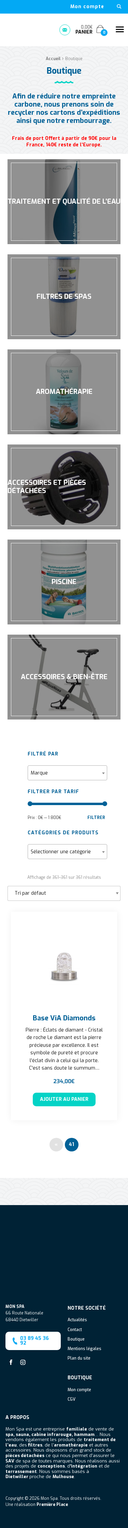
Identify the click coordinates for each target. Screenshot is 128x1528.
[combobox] (67, 772)
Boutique (76, 1339)
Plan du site (79, 1358)
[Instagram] (22, 1362)
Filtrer (96, 817)
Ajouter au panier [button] (64, 1099)
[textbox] (67, 773)
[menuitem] (87, 7)
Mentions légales (84, 1349)
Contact (75, 1330)
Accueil (53, 58)
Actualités (77, 1320)
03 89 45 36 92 (34, 1340)
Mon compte (87, 7)
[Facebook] (10, 1362)
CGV (71, 1399)
